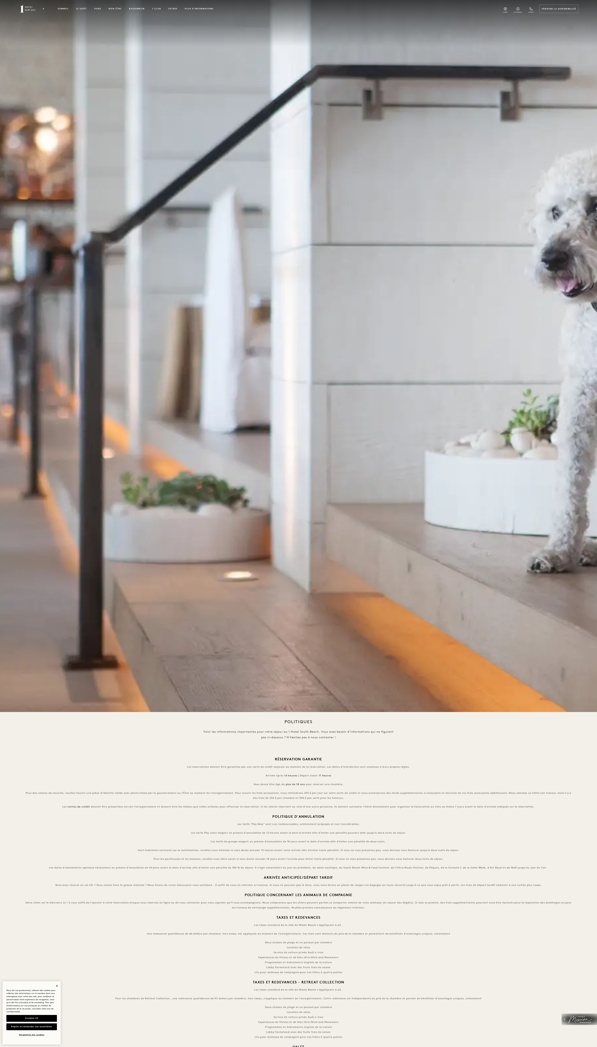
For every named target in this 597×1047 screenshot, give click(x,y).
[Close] (56, 985)
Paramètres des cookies (31, 1035)
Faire (97, 9)
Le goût (81, 9)
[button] (43, 9)
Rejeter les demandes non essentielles (31, 1027)
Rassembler (137, 9)
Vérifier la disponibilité (559, 9)
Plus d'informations (199, 9)
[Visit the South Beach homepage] (28, 9)
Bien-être (115, 9)
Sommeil (63, 9)
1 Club (156, 9)
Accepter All (31, 1018)
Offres (173, 9)
